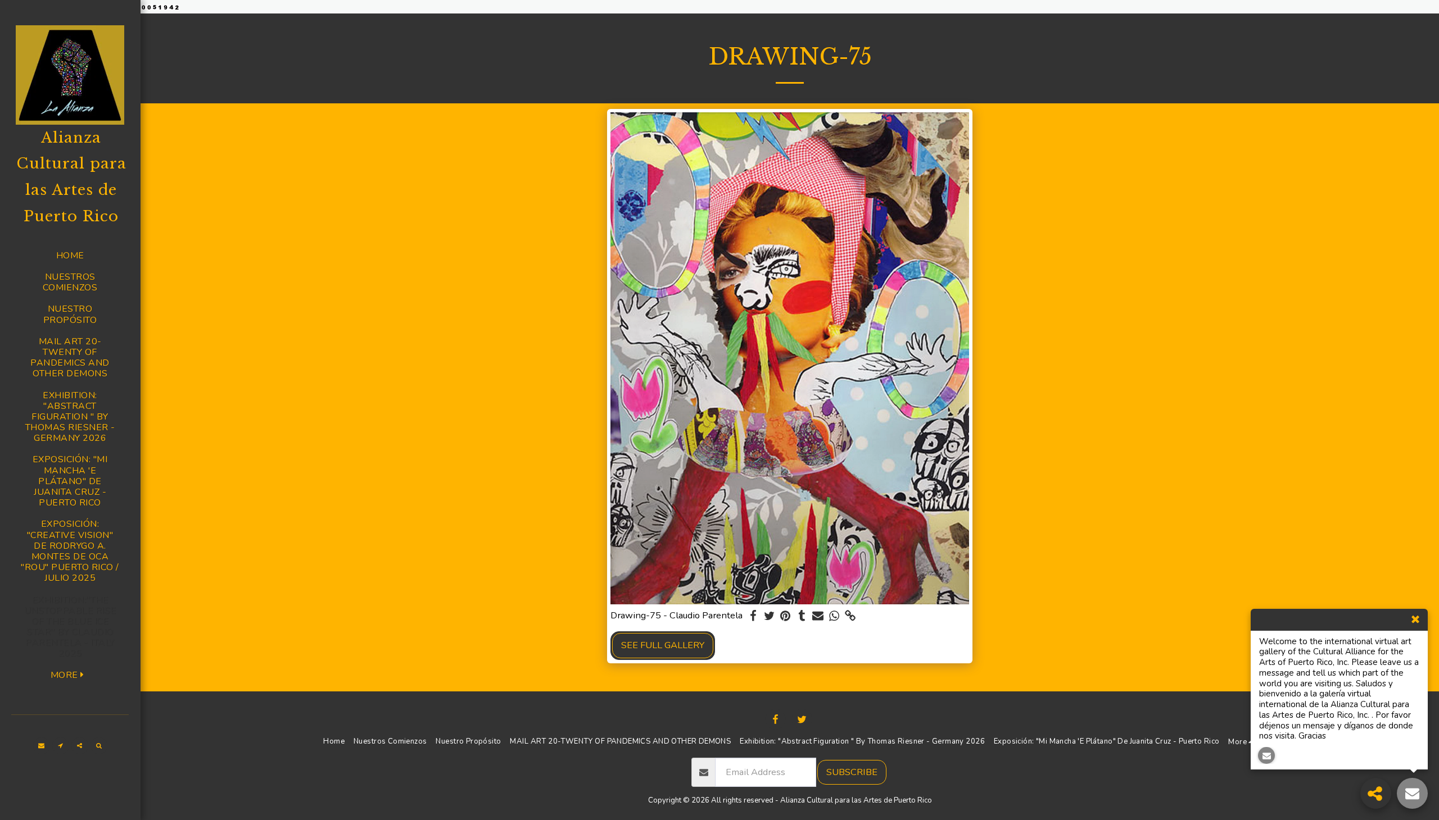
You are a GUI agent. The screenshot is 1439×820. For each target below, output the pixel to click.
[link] (851, 616)
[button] (41, 745)
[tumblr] (802, 616)
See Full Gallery (662, 645)
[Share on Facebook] (753, 616)
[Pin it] (785, 616)
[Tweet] (769, 616)
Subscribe (851, 772)
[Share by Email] (818, 616)
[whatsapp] (834, 616)
